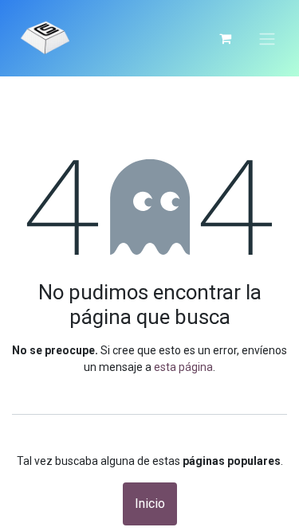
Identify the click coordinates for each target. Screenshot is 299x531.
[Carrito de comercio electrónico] (225, 38)
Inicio (150, 503)
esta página (183, 367)
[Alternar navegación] (267, 38)
